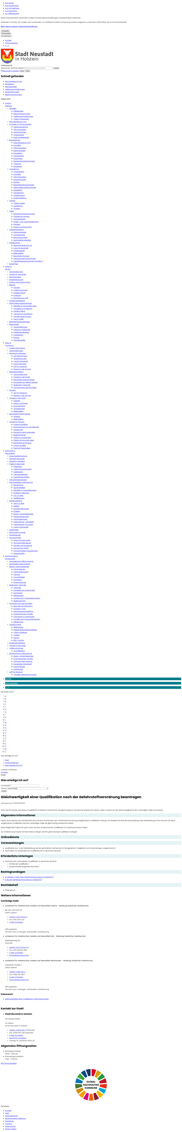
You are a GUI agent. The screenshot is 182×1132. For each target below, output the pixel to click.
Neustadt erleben (16, 372)
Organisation (18, 135)
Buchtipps (17, 580)
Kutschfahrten (19, 666)
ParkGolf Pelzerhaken (22, 448)
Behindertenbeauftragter (23, 185)
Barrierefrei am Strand (22, 443)
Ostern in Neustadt (21, 119)
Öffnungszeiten (11, 43)
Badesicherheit (19, 435)
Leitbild (16, 506)
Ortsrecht (17, 164)
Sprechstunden (19, 132)
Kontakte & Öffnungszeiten (20, 124)
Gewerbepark (14, 535)
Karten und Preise (20, 403)
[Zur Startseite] (27, 63)
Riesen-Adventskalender (23, 514)
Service (16, 638)
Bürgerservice (14, 140)
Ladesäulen (18, 472)
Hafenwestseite (19, 232)
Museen (12, 390)
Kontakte (17, 145)
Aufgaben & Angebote (22, 308)
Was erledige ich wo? (13, 81)
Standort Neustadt (17, 458)
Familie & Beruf (19, 311)
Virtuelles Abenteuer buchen (25, 674)
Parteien (16, 224)
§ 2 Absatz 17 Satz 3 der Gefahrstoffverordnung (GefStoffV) (29, 877)
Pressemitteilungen (21, 516)
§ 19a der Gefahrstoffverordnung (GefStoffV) (23, 880)
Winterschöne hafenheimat (20, 653)
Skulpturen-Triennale (21, 385)
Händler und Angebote (22, 545)
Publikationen (18, 498)
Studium (16, 208)
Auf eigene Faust (20, 356)
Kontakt (8, 40)
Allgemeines (18, 627)
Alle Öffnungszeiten (9, 1063)
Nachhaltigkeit (19, 487)
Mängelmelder (11, 87)
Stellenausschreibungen (15, 89)
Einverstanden (6, 33)
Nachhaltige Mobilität (22, 240)
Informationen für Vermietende (26, 427)
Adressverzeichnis (20, 127)
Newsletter (17, 166)
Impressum (9, 1121)
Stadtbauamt (19, 195)
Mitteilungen (18, 111)
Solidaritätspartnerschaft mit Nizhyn (28, 261)
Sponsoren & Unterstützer (23, 616)
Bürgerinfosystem (12, 92)
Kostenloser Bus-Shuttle (23, 614)
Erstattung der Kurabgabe (24, 432)
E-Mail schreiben (16, 922)
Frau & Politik (18, 319)
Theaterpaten (19, 408)
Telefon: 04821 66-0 (17, 972)
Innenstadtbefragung (18, 456)
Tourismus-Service (16, 422)
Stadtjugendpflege (17, 301)
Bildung (12, 285)
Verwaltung (14, 169)
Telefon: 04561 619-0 (17, 1030)
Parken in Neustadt (17, 464)
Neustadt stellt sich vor (22, 245)
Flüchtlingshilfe (19, 340)
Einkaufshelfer (19, 553)
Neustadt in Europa (21, 256)
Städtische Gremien (21, 216)
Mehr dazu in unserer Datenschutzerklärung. (19, 26)
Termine (16, 574)
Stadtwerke (14, 530)
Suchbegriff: (6, 785)
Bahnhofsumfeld (20, 237)
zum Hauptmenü (12, 5)
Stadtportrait (14, 243)
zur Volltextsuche (12, 13)
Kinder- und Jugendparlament (26, 222)
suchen (4, 791)
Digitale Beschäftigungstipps (25, 630)
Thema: (4, 788)
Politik (11, 211)
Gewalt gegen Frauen (22, 316)
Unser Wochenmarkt (21, 540)
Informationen (19, 569)
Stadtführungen (20, 358)
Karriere (16, 182)
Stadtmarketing (19, 198)
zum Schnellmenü (12, 8)
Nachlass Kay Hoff (20, 298)
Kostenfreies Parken (21, 477)
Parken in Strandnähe (22, 437)
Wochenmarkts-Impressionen (25, 551)
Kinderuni (17, 295)
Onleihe (16, 635)
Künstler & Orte (19, 609)
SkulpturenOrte (19, 601)
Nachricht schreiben (17, 1038)
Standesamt (18, 156)
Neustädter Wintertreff (22, 664)
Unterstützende (19, 582)
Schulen (16, 287)
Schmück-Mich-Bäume (22, 661)
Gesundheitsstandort (18, 480)
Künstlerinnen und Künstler (24, 590)
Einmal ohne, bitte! (20, 548)
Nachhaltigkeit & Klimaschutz (21, 482)
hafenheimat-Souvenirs (23, 524)
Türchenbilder (19, 577)
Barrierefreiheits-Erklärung (15, 1118)
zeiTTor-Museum (20, 366)
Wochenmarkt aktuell (22, 543)
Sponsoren (17, 593)
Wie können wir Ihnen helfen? (12, 68)
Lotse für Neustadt (20, 248)
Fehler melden (10, 1129)
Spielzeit (16, 401)
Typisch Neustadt (20, 361)
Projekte (16, 511)
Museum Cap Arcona (22, 369)
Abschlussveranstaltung (23, 611)
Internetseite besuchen (19, 955)
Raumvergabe (19, 150)
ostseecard (18, 430)
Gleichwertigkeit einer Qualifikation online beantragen (27, 999)
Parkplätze (17, 466)
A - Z (7, 45)
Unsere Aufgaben (20, 424)
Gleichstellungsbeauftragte (24, 187)
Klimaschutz (18, 485)
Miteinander (14, 324)
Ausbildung (18, 206)
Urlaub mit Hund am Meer (23, 440)
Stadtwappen (19, 250)
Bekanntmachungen (13, 94)
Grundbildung (19, 651)
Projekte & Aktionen (21, 493)
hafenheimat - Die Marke (23, 522)
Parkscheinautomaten (22, 469)
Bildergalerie (18, 253)
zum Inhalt (9, 3)
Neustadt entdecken (17, 353)
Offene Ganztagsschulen (19, 282)
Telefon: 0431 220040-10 (19, 947)
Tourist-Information (17, 348)
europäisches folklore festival (25, 382)
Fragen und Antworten (22, 227)
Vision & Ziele (18, 503)
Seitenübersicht (11, 1116)
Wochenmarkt (15, 537)
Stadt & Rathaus (12, 763)
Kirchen (16, 337)
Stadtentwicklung (16, 229)
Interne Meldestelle (21, 137)
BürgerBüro (9, 84)
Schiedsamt (18, 335)
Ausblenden (5, 31)
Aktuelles (12, 108)
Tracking (8, 1124)
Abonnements (19, 406)
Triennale (17, 587)
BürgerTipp (17, 158)
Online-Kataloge (20, 632)
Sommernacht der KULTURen (25, 387)
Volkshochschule (20, 290)
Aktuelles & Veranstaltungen (25, 306)
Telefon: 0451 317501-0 (18, 917)
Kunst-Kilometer (19, 364)
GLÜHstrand (18, 669)
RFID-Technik (18, 640)
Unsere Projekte (19, 445)
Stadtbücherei (19, 293)
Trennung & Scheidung (22, 314)
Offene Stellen (19, 203)
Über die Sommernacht (22, 606)
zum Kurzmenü (11, 11)
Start (7, 760)
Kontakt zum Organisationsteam (26, 598)
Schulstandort (19, 235)
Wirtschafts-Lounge (17, 532)
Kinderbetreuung (16, 279)
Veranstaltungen (16, 272)
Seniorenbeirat (19, 219)
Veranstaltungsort (20, 572)
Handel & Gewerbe (17, 461)
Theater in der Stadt (21, 377)
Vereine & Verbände (17, 274)
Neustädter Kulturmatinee (23, 379)
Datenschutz (10, 1126)
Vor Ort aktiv (18, 495)
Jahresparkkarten (20, 474)
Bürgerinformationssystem (24, 161)
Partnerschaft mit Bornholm (24, 258)
